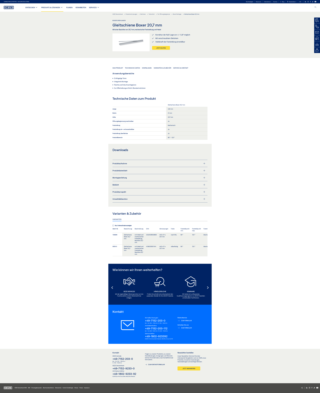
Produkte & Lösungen (50, 7)
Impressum (87, 387)
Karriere (275, 1)
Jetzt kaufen (161, 48)
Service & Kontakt (180, 68)
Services (93, 7)
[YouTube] (315, 1)
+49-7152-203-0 (155, 320)
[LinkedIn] (305, 1)
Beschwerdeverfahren (48, 387)
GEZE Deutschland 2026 (21, 387)
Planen (69, 7)
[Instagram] (308, 1)
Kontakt (115, 353)
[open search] (315, 7)
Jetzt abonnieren (188, 368)
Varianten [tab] (117, 219)
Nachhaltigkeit (249, 1)
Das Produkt (117, 68)
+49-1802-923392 (156, 336)
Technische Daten (132, 68)
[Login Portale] (317, 50)
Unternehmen (267, 1)
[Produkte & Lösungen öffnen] (61, 7)
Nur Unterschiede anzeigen (123, 225)
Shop (283, 1)
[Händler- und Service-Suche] (317, 38)
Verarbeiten (80, 7)
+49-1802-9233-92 (124, 373)
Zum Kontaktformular (156, 364)
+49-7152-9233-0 (123, 368)
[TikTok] (312, 1)
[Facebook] (310, 1)
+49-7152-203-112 (156, 328)
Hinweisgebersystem (36, 387)
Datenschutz (58, 387)
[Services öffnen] (98, 7)
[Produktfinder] (317, 20)
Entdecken (30, 7)
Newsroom (258, 1)
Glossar (76, 387)
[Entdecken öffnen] (36, 7)
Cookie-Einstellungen (68, 387)
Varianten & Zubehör (162, 68)
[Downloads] (317, 44)
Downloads (147, 68)
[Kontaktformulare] (317, 32)
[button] (292, 2)
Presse (81, 387)
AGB (29, 387)
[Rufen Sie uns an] (317, 26)
